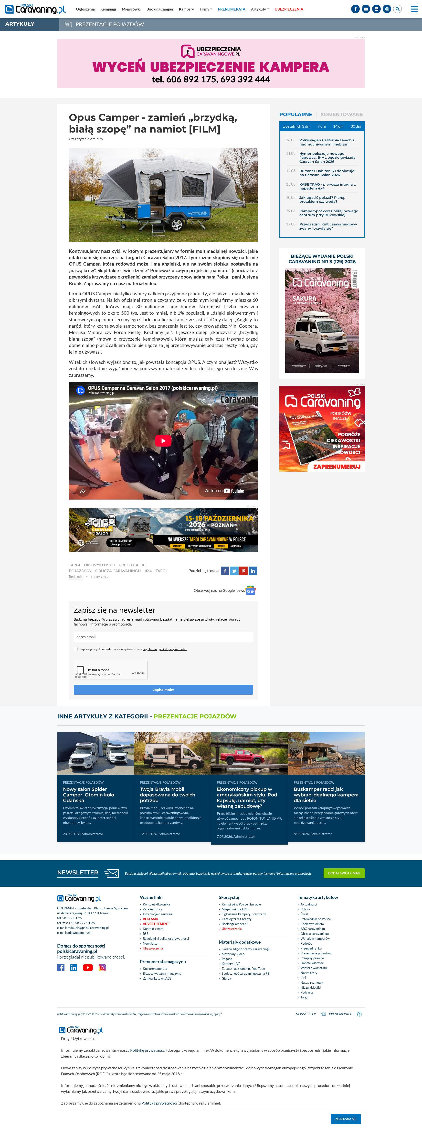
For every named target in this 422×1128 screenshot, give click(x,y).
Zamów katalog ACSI (157, 978)
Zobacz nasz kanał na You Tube (243, 969)
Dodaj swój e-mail (344, 873)
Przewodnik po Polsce (316, 919)
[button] (260, 9)
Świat (304, 914)
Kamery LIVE (231, 964)
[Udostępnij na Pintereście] (243, 570)
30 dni (356, 126)
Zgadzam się (346, 1119)
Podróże (306, 943)
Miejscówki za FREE (236, 909)
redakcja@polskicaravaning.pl (88, 928)
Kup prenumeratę (155, 969)
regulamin (150, 649)
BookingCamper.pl (234, 924)
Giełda (226, 978)
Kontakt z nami (153, 929)
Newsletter (151, 943)
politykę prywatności (173, 649)
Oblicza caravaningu (315, 934)
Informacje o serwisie (157, 914)
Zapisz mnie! (163, 689)
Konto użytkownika (156, 904)
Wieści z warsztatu (314, 968)
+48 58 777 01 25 (82, 923)
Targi (304, 997)
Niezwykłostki (311, 987)
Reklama (150, 919)
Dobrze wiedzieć (312, 963)
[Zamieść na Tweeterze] (234, 570)
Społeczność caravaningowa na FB (245, 973)
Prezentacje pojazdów (316, 953)
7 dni (321, 126)
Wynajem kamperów (315, 938)
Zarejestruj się (153, 909)
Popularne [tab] (295, 114)
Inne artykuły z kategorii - (147, 716)
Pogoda (227, 959)
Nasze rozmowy (312, 982)
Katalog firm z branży (237, 919)
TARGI (74, 564)
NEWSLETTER (77, 872)
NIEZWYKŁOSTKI (99, 564)
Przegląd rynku (311, 948)
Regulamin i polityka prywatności (166, 938)
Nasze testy (309, 973)
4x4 (148, 570)
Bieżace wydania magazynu (162, 973)
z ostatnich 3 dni (296, 126)
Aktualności (309, 904)
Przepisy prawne (312, 958)
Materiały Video (233, 954)
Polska (305, 909)
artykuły (19, 24)
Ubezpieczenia (153, 948)
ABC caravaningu (313, 929)
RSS (145, 934)
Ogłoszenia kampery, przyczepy (244, 914)
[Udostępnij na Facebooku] (225, 570)
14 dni (338, 126)
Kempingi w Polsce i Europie (241, 904)
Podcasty (307, 992)
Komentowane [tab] (341, 114)
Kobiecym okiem (312, 924)
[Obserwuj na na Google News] (250, 590)
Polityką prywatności (159, 1103)
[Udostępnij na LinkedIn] (253, 570)
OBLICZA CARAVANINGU (118, 570)
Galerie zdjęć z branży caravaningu (246, 949)
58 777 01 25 (72, 918)
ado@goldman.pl (78, 933)
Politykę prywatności (148, 1050)
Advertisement (156, 924)
